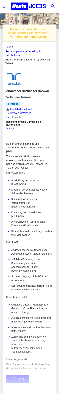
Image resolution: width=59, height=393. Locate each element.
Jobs (8, 47)
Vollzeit (10, 128)
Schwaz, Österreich (20, 113)
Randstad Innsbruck (21, 109)
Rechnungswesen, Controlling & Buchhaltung (23, 53)
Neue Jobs (38, 37)
